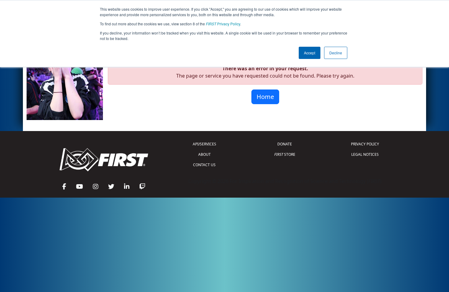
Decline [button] (335, 52)
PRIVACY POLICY (365, 144)
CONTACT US (204, 164)
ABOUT (204, 154)
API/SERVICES (204, 144)
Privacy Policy (223, 23)
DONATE (284, 144)
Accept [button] (309, 52)
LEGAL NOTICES (365, 154)
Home (265, 97)
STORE (284, 154)
